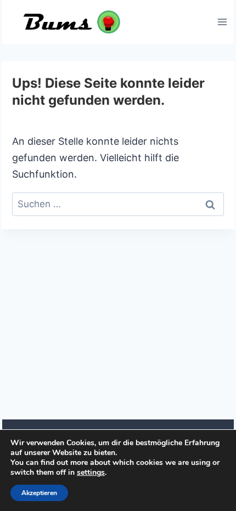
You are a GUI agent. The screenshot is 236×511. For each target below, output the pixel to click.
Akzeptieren (39, 493)
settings (91, 473)
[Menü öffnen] (222, 21)
